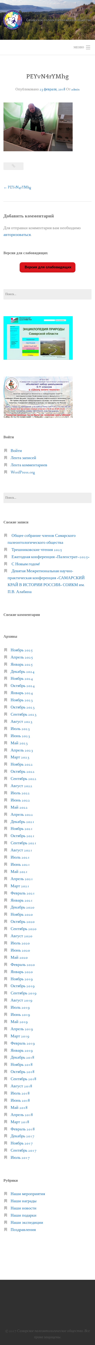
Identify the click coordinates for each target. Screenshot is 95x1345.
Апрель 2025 (22, 657)
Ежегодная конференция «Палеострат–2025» (50, 557)
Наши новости (23, 1208)
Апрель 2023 (22, 750)
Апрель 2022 (22, 814)
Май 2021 (19, 872)
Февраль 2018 (23, 1129)
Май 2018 (19, 1107)
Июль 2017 (20, 1157)
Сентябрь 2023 (23, 714)
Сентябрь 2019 (23, 993)
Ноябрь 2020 (22, 914)
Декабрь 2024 (22, 671)
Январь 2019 (22, 1050)
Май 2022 (19, 807)
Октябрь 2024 (23, 686)
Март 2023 (20, 757)
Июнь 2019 (20, 1014)
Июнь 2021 (20, 864)
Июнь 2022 (20, 800)
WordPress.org (23, 472)
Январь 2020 (22, 972)
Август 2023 (21, 721)
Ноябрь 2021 (22, 829)
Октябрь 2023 (23, 707)
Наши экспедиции (27, 1222)
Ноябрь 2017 (22, 1143)
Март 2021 (20, 886)
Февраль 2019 (23, 1043)
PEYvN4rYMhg (17, 187)
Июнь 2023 (20, 736)
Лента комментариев (29, 465)
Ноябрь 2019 (22, 979)
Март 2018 (20, 1122)
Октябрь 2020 (23, 921)
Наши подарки (23, 1215)
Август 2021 (21, 850)
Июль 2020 (20, 943)
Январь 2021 (22, 900)
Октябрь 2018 (23, 1072)
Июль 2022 (20, 793)
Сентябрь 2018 (23, 1079)
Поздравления (23, 1230)
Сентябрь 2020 (23, 929)
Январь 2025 (22, 664)
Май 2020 (19, 957)
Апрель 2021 (22, 879)
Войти (16, 451)
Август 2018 (21, 1086)
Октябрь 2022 (23, 771)
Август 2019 (21, 1000)
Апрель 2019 (22, 1029)
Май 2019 (19, 1022)
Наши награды (23, 1201)
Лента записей (23, 458)
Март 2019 (20, 1036)
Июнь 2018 (20, 1100)
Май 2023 (19, 743)
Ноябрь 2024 (22, 678)
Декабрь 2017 (22, 1136)
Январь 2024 (22, 693)
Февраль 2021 (23, 893)
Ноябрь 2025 (22, 650)
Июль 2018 (20, 1093)
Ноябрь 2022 (22, 764)
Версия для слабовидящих (47, 267)
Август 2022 (21, 786)
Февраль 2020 (23, 965)
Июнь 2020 (20, 950)
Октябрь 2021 (23, 836)
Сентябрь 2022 (23, 779)
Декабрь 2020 (22, 907)
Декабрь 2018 (22, 1057)
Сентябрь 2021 (23, 843)
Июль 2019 (20, 1007)
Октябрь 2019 (23, 986)
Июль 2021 (20, 857)
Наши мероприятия (28, 1194)
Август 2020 (21, 936)
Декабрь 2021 (22, 822)
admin (75, 89)
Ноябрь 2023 (22, 700)
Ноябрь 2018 (22, 1064)
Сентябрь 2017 (23, 1150)
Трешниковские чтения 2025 (37, 550)
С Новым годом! (26, 564)
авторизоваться (17, 235)
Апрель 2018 (22, 1115)
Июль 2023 (20, 729)
